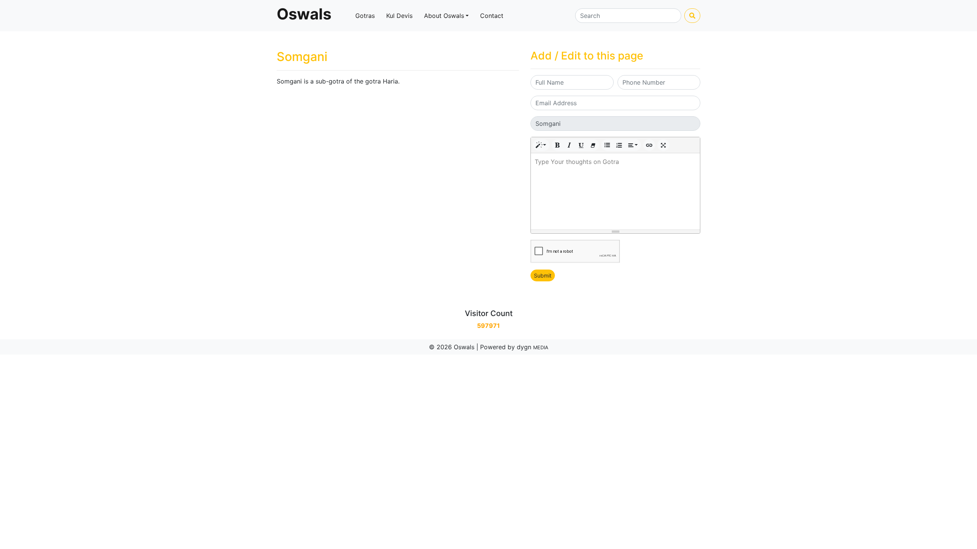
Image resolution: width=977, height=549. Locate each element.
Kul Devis (399, 15)
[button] (541, 145)
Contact (491, 15)
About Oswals (444, 15)
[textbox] (615, 191)
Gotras (365, 15)
